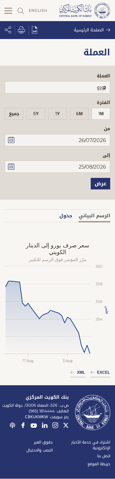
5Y (36, 113)
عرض (100, 183)
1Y (57, 113)
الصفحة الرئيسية (89, 30)
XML (81, 372)
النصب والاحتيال (40, 450)
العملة (103, 76)
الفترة (103, 102)
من (107, 128)
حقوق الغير (43, 442)
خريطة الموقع (99, 464)
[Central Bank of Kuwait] (84, 11)
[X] (66, 426)
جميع (14, 113)
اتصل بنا (103, 456)
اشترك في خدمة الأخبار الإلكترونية (90, 445)
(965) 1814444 (42, 411)
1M (101, 113)
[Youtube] (34, 426)
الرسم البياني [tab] (94, 215)
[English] (38, 10)
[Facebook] (23, 426)
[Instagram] (55, 426)
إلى (106, 155)
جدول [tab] (65, 215)
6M (79, 113)
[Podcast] (12, 426)
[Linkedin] (45, 426)
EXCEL (103, 372)
